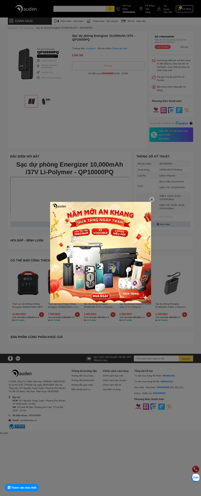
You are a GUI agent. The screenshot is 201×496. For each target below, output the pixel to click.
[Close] (151, 199)
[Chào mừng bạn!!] (100, 252)
